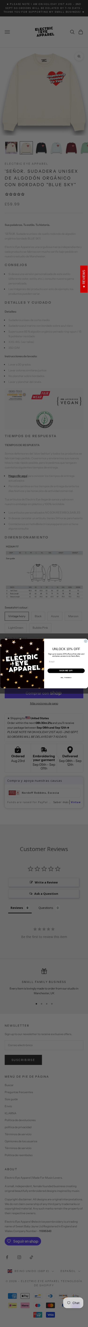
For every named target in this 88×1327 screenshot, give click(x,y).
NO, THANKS (66, 677)
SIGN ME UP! (66, 671)
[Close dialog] (85, 641)
